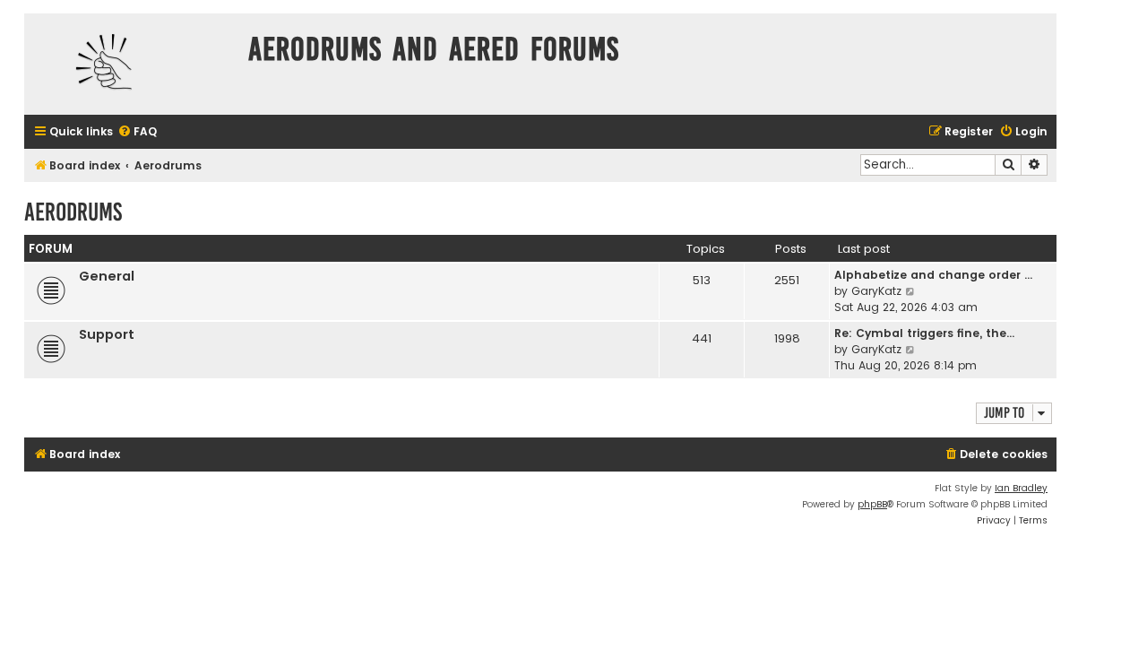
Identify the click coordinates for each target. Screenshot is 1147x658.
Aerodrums (73, 212)
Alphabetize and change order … (933, 274)
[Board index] (132, 64)
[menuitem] (137, 132)
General (106, 276)
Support (106, 334)
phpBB (872, 504)
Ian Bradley (1021, 488)
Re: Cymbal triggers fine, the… (924, 333)
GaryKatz (876, 291)
